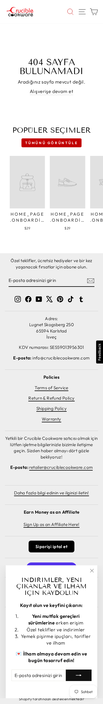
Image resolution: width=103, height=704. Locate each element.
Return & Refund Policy (51, 398)
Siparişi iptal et (51, 546)
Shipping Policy (51, 408)
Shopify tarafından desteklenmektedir (51, 699)
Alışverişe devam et (51, 91)
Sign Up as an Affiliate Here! (51, 524)
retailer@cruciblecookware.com (61, 467)
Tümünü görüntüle (51, 143)
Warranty (51, 419)
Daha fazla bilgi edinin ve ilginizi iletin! (51, 493)
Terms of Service (51, 387)
